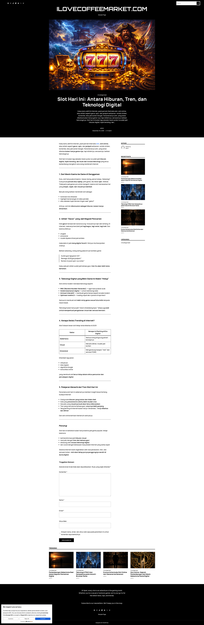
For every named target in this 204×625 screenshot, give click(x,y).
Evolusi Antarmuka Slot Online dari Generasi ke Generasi (132, 230)
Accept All (42, 618)
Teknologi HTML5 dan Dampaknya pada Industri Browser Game (131, 204)
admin (102, 128)
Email (61, 511)
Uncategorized (102, 95)
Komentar (63, 472)
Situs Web (63, 521)
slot (97, 144)
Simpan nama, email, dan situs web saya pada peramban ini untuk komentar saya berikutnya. (85, 533)
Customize (10, 618)
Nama (61, 500)
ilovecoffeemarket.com (102, 8)
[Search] (198, 3)
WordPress (105, 622)
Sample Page (102, 15)
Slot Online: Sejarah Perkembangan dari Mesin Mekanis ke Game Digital (140, 574)
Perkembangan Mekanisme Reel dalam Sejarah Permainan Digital (131, 179)
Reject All (27, 618)
